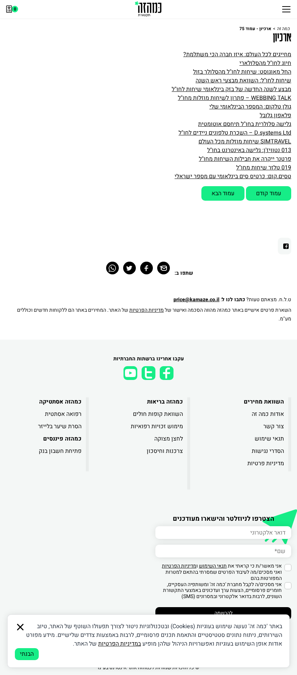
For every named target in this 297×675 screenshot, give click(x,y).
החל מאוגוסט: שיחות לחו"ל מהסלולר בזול (242, 72)
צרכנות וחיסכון (165, 451)
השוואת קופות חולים (158, 414)
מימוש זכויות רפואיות (157, 426)
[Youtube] (130, 373)
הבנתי (27, 654)
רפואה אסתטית (63, 414)
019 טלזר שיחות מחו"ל (263, 167)
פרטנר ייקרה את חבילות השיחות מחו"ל (245, 159)
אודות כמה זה (268, 414)
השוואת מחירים (264, 401)
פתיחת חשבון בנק (60, 451)
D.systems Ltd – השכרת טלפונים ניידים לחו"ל (235, 132)
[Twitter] (129, 268)
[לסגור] (20, 627)
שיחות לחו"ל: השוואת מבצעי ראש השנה (243, 80)
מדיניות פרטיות (265, 463)
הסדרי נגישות (268, 451)
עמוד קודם (268, 193)
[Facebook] (146, 268)
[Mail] (163, 268)
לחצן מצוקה (168, 438)
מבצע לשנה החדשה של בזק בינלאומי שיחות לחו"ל (231, 89)
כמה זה (283, 28)
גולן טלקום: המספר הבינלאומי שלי (250, 106)
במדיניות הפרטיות (119, 643)
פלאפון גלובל (275, 115)
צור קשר (273, 426)
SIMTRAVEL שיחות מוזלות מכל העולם (244, 141)
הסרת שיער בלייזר (59, 426)
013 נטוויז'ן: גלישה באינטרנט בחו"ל (249, 150)
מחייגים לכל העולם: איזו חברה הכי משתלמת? (237, 54)
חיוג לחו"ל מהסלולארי (265, 63)
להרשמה (223, 613)
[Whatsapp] (112, 268)
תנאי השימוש (213, 566)
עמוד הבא (223, 193)
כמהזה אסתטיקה (60, 401)
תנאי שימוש (269, 438)
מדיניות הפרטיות (146, 310)
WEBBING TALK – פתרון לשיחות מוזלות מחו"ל (234, 98)
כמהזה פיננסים (62, 438)
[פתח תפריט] (286, 9)
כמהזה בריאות (165, 401)
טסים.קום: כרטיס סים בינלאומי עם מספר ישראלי (233, 176)
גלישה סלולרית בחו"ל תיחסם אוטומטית (244, 124)
